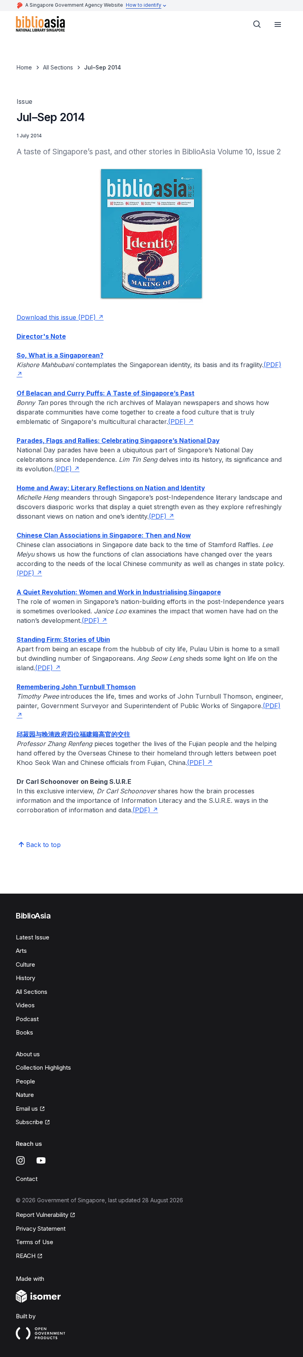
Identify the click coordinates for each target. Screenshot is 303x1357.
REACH (29, 1256)
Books (24, 1032)
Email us (30, 1109)
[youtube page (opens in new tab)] (41, 1160)
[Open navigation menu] (277, 24)
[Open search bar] (257, 24)
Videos (25, 1005)
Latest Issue (32, 937)
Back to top (43, 845)
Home (24, 67)
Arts (21, 950)
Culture (25, 964)
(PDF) (181, 421)
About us (28, 1054)
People (25, 1081)
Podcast (27, 1019)
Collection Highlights (43, 1067)
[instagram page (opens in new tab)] (20, 1160)
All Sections (58, 67)
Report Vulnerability (42, 1215)
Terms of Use (34, 1242)
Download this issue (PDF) (60, 317)
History (25, 978)
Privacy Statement (40, 1228)
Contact (26, 1179)
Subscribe (33, 1122)
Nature (25, 1094)
